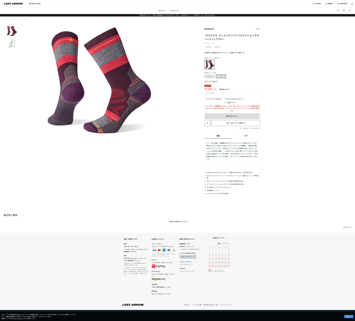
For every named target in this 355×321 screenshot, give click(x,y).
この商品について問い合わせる (251, 128)
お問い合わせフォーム (188, 257)
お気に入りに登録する (237, 123)
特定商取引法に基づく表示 (211, 305)
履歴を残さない (348, 227)
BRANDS (161, 11)
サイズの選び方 (212, 82)
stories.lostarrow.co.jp (187, 271)
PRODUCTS (174, 11)
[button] (352, 4)
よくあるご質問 (197, 305)
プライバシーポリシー (226, 305)
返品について (230, 102)
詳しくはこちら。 (210, 15)
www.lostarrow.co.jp (186, 264)
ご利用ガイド (187, 305)
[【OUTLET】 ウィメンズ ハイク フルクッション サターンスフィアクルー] (100, 81)
